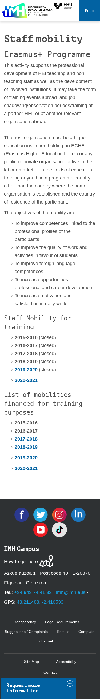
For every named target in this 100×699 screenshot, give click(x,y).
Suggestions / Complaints (26, 631)
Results (63, 631)
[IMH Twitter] (41, 514)
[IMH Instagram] (60, 514)
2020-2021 (26, 380)
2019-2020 (26, 457)
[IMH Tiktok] (59, 529)
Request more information (23, 688)
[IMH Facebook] (22, 514)
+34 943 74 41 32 (33, 592)
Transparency (24, 622)
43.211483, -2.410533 (40, 602)
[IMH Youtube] (41, 529)
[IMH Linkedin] (78, 514)
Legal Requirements (62, 622)
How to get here (21, 561)
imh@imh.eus (70, 592)
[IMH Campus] (25, 9)
